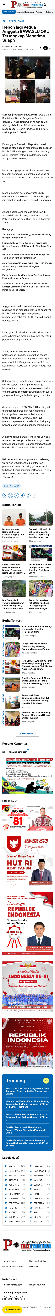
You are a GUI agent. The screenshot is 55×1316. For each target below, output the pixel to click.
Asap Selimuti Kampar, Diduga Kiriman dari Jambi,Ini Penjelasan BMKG (40, 568)
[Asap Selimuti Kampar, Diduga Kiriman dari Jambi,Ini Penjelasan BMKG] (41, 553)
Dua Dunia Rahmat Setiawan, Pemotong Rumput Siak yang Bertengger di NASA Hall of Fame (27, 1143)
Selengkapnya (25, 733)
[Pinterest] (22, 495)
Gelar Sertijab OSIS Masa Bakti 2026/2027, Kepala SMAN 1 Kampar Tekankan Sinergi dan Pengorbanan (27, 266)
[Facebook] (4, 495)
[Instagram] (10, 1298)
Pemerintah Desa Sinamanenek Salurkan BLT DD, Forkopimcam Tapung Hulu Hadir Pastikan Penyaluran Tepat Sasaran (35, 699)
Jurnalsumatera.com (12, 1284)
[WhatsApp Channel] (22, 1298)
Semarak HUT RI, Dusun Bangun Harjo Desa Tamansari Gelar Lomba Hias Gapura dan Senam (27, 1091)
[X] (10, 495)
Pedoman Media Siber (13, 1266)
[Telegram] (16, 495)
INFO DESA (3, 698)
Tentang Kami (9, 1261)
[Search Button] (51, 4)
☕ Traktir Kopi (12, 1309)
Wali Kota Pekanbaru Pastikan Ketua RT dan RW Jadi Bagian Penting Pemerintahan (25, 256)
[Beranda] (3, 21)
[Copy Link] (34, 495)
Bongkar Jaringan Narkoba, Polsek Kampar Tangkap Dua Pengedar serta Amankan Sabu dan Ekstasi (13, 533)
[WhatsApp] (28, 495)
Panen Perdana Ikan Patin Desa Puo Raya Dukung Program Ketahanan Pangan (26, 276)
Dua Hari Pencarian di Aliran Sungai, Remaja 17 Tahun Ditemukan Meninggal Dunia (36, 681)
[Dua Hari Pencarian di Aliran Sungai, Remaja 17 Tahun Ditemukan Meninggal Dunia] (12, 684)
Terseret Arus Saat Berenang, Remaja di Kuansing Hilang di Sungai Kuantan (26, 236)
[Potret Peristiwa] (27, 4)
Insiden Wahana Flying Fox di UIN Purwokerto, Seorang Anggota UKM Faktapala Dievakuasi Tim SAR (26, 246)
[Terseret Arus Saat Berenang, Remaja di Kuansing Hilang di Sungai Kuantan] (12, 718)
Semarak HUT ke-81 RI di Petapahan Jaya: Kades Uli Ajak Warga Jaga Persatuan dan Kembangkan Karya (40, 533)
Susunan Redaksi (37, 1261)
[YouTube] (16, 1298)
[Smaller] (41, 48)
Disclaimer (34, 1266)
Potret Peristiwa (41, 1307)
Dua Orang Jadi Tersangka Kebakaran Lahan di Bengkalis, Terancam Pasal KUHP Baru (13, 604)
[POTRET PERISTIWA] (27, 1245)
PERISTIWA (3, 681)
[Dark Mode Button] (45, 4)
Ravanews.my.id (37, 1284)
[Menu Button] (4, 4)
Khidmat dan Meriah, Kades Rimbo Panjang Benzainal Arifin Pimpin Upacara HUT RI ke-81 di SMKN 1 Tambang (27, 1104)
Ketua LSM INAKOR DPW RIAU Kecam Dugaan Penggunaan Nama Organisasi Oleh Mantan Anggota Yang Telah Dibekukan (13, 568)
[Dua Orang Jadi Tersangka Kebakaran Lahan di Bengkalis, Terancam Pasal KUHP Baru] (14, 588)
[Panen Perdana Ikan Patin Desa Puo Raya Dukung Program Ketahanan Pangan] (41, 588)
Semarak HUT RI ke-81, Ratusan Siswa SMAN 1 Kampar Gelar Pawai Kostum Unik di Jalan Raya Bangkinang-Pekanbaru (25, 286)
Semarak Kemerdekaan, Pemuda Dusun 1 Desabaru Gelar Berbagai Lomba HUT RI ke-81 (27, 1117)
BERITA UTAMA (11, 486)
